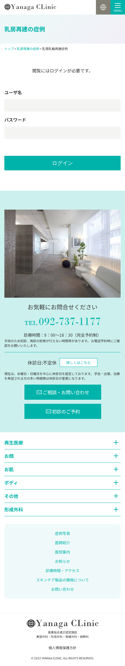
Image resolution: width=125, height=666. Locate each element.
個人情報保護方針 (62, 647)
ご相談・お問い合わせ (66, 392)
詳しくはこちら (78, 362)
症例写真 (62, 533)
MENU (117, 7)
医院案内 (62, 552)
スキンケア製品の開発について (62, 580)
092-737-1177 (62, 321)
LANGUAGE (103, 7)
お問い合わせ (62, 589)
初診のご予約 (66, 411)
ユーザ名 (13, 92)
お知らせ (62, 561)
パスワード (15, 119)
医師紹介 (62, 542)
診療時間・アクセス (62, 570)
